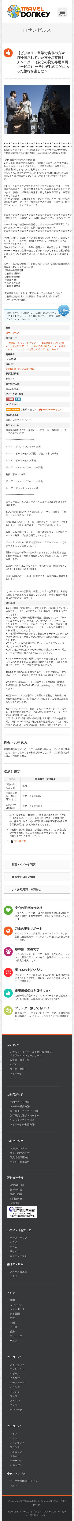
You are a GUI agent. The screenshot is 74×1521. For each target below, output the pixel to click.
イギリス (15, 1373)
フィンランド (17, 1442)
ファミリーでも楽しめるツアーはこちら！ (37, 349)
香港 (12, 1331)
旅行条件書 (20, 841)
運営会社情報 (17, 1185)
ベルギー (15, 1456)
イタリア (15, 1378)
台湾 (12, 1318)
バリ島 (13, 1327)
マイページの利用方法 (22, 1124)
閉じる (63, 6)
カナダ (13, 1276)
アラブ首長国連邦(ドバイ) (24, 1481)
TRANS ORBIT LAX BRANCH (21, 369)
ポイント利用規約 (20, 1162)
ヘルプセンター (18, 1148)
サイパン (15, 1251)
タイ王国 (15, 1313)
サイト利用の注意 (20, 1153)
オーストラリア (18, 1237)
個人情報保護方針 (20, 1157)
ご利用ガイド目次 (20, 1102)
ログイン (15, 1064)
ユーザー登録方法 (20, 1106)
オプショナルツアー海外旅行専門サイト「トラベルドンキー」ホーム (32, 1054)
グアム (13, 1246)
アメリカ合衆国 (18, 1271)
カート (13, 1078)
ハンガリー (16, 1438)
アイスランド (17, 1364)
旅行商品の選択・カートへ (24, 1115)
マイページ (16, 1073)
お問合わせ (16, 1198)
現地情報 (15, 1203)
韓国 (12, 1300)
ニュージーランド (20, 1255)
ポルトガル (16, 1465)
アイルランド (17, 1369)
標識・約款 (16, 1194)
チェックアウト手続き (22, 1120)
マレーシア (16, 1336)
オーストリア (17, 1382)
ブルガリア (16, 1451)
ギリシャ (15, 1391)
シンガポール (17, 1309)
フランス (15, 1447)
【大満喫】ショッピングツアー (22, 343)
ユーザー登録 (17, 1069)
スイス (13, 1396)
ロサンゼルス (12, 332)
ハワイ (13, 1242)
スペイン (15, 1400)
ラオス (13, 1340)
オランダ (15, 1387)
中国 (12, 1322)
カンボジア (16, 1304)
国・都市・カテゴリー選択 (24, 1111)
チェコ (13, 1405)
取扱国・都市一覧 (20, 1060)
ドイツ (13, 1433)
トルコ (13, 1485)
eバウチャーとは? (51, 409)
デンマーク (16, 1409)
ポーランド (16, 1460)
